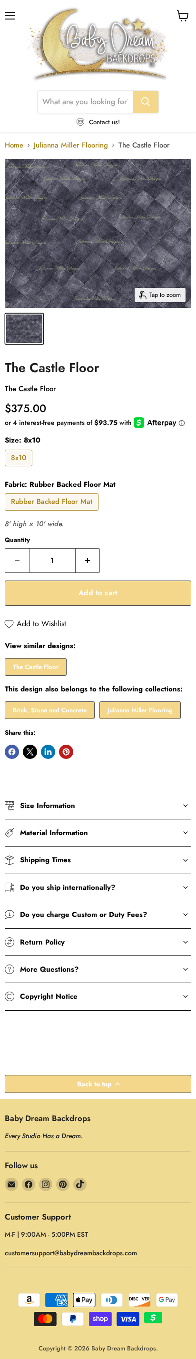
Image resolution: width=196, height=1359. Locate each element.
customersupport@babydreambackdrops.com (71, 1253)
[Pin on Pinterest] (66, 752)
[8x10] (20, 468)
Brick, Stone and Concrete (50, 710)
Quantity (17, 539)
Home (14, 145)
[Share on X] (30, 752)
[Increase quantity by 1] (88, 560)
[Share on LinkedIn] (48, 752)
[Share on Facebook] (12, 752)
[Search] (145, 102)
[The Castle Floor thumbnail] (24, 329)
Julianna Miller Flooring (71, 145)
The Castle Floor (36, 666)
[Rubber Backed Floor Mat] (53, 513)
